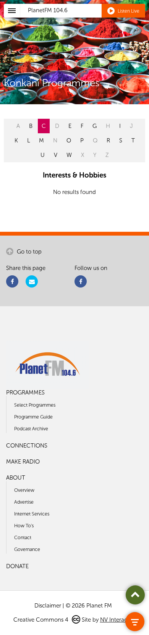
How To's (24, 525)
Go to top (28, 251)
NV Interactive (118, 619)
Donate (17, 566)
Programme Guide (33, 417)
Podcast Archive (31, 428)
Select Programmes (34, 405)
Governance (27, 549)
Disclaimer (47, 605)
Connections (26, 445)
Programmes (25, 392)
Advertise (24, 502)
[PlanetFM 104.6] (84, 19)
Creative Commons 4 (41, 619)
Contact (22, 537)
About (15, 477)
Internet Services (31, 514)
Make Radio (23, 461)
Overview (24, 490)
